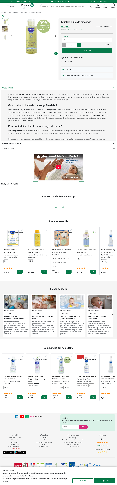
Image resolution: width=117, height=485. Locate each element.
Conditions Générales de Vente (73, 442)
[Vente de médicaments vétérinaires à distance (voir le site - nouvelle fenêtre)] (48, 465)
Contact (93, 1)
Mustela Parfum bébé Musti (61, 250)
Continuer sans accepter (8, 470)
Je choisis (82, 481)
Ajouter (88, 50)
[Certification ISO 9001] (21, 465)
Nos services (14, 442)
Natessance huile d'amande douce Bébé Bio (86, 251)
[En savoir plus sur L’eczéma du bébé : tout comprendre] (100, 302)
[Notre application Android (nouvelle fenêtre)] (20, 452)
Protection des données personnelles (73, 440)
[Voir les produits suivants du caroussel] (114, 250)
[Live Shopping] (27, 416)
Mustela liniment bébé (35, 376)
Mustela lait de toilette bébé (86, 376)
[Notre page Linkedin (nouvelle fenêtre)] (17, 416)
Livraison (44, 438)
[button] (8, 6)
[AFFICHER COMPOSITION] (114, 148)
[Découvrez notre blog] (37, 416)
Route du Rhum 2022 (14, 446)
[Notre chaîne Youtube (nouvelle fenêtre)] (22, 416)
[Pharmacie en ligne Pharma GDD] (27, 6)
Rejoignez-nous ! (15, 449)
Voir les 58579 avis (21, 1)
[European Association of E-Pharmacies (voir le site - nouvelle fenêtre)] (85, 465)
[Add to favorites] (21, 229)
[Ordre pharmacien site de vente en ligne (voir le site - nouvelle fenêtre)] (40, 465)
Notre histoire (15, 440)
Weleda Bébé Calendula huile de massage (36, 251)
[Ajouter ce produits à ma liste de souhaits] (3, 16)
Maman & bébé (9, 311)
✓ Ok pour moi (104, 481)
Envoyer (83, 426)
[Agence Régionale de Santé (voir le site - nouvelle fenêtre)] (64, 465)
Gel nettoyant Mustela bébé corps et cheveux (13, 378)
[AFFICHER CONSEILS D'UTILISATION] (114, 144)
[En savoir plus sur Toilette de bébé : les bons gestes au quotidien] (72, 302)
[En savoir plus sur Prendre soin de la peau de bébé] (44, 302)
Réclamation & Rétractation (44, 442)
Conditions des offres (73, 444)
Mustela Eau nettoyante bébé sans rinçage (60, 378)
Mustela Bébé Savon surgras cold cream (11, 251)
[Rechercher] (90, 6)
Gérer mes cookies (73, 446)
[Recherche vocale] (87, 6)
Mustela (65, 27)
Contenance (65, 36)
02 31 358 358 (103, 1)
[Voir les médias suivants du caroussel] (55, 36)
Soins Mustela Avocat (75, 30)
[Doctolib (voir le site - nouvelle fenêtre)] (97, 465)
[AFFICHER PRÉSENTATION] (114, 88)
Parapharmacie (14, 444)
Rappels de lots (43, 446)
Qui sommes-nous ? (15, 438)
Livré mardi (68, 69)
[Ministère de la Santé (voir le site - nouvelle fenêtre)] (32, 465)
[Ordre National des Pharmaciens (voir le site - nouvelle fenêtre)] (56, 465)
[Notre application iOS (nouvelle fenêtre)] (8, 452)
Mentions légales (73, 438)
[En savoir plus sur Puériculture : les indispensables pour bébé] (16, 302)
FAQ (44, 440)
